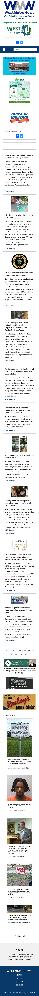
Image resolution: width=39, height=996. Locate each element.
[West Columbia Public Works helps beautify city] (19, 451)
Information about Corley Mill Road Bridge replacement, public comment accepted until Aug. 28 (19, 917)
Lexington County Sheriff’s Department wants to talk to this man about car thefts (19, 410)
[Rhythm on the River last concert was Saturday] (19, 211)
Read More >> (10, 191)
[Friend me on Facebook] (17, 42)
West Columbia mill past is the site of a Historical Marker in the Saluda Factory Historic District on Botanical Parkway (19, 762)
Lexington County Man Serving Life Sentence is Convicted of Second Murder (19, 805)
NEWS (19, 975)
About (19, 978)
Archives (19, 982)
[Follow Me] (21, 42)
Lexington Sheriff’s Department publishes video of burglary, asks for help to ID (18, 503)
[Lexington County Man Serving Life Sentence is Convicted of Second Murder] (19, 800)
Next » (26, 654)
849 (20, 651)
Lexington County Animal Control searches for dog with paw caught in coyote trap (19, 371)
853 (12, 654)
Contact (19, 985)
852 (33, 651)
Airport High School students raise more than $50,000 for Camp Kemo (19, 610)
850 (24, 651)
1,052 (20, 654)
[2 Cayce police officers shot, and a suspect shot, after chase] (19, 269)
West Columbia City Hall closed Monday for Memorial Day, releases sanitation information (18, 557)
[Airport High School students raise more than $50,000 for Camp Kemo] (19, 604)
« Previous (8, 651)
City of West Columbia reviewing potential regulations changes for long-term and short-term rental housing (19, 891)
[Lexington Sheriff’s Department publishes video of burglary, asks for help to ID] (19, 497)
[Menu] (4, 50)
